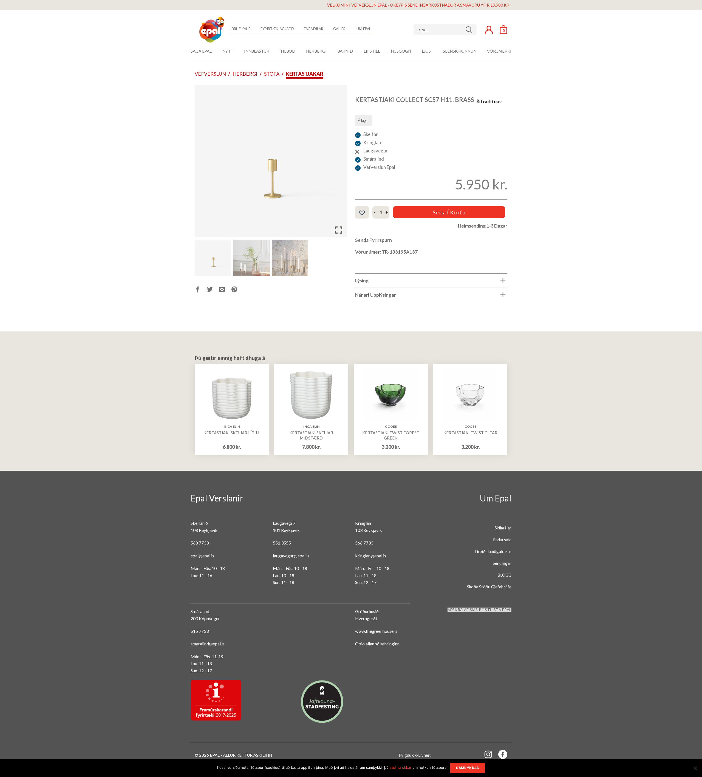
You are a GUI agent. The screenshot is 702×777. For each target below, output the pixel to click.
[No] (695, 769)
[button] (338, 163)
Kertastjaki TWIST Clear (470, 432)
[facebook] (499, 755)
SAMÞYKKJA (467, 768)
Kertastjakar (304, 74)
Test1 (471, 29)
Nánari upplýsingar (375, 295)
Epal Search (445, 29)
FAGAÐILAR (313, 29)
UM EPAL (363, 29)
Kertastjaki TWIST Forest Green (390, 435)
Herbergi (245, 74)
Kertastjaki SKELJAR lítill (231, 432)
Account (489, 30)
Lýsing (362, 280)
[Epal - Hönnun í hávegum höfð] (211, 29)
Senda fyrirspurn (373, 240)
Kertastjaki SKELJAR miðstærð (311, 435)
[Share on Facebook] (201, 290)
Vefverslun (210, 74)
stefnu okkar (400, 767)
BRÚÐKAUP (241, 29)
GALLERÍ (340, 29)
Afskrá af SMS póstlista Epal (479, 610)
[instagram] (485, 754)
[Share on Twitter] (213, 290)
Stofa (271, 74)
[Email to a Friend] (225, 290)
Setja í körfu (449, 212)
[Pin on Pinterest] (237, 290)
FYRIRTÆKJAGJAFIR (277, 29)
